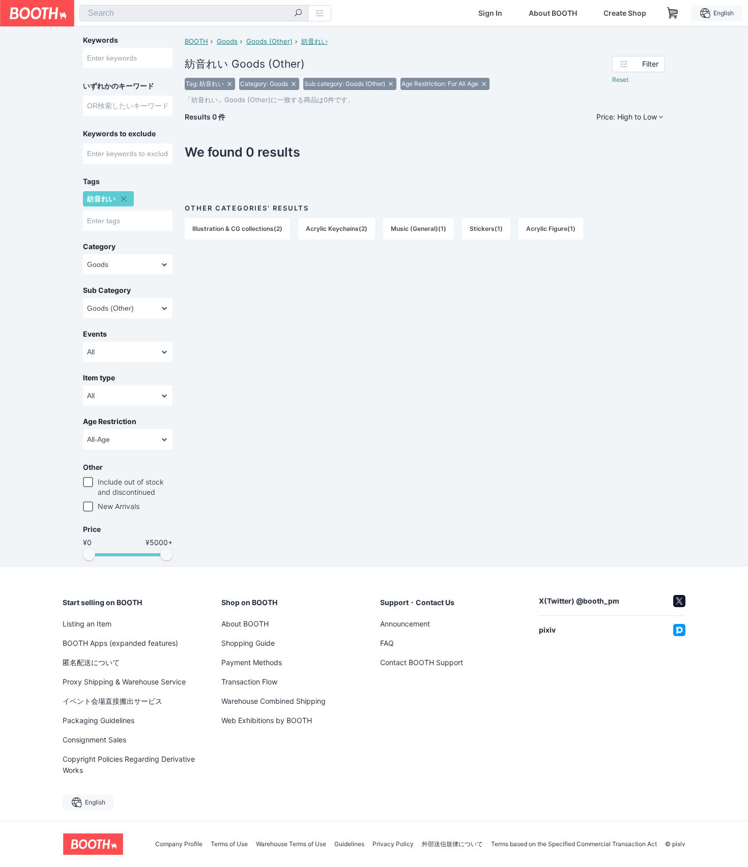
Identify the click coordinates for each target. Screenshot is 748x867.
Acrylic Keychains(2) (336, 228)
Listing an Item (87, 623)
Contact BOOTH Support (421, 662)
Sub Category (107, 290)
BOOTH (196, 41)
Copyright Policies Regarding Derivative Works (129, 764)
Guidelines (349, 844)
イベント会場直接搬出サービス (112, 701)
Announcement (405, 623)
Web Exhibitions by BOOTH (266, 720)
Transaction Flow (249, 681)
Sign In (490, 13)
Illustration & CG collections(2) (237, 228)
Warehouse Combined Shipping (273, 701)
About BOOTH (553, 13)
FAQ (387, 643)
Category (99, 246)
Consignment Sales (94, 739)
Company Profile (179, 844)
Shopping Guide (248, 643)
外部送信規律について (452, 844)
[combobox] (193, 13)
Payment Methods (251, 662)
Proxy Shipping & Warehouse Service (124, 681)
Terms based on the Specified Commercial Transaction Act (574, 844)
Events (95, 334)
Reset (620, 79)
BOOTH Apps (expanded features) (120, 643)
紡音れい (314, 41)
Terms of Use (229, 844)
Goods (227, 41)
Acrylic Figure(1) (551, 228)
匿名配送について (91, 662)
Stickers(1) (486, 228)
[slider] (89, 554)
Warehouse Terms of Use (291, 844)
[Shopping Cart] (672, 13)
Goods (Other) (269, 41)
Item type (99, 377)
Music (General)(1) (418, 228)
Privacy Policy (393, 844)
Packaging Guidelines (98, 720)
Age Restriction (109, 421)
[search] (298, 14)
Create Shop (624, 13)
